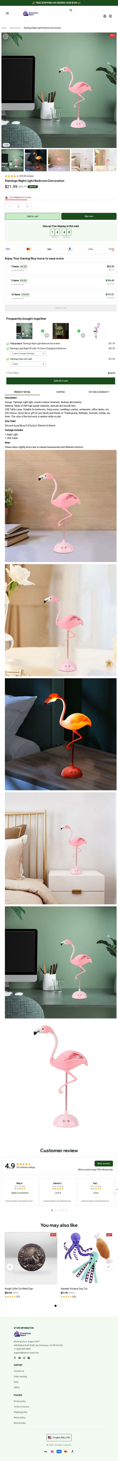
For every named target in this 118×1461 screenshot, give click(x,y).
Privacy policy (20, 1401)
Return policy (19, 1417)
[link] (10, 11)
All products (15, 28)
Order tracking (20, 1376)
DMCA (17, 1387)
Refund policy (20, 1423)
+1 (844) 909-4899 (22, 1349)
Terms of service (21, 1407)
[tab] (52, 1210)
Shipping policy (20, 1412)
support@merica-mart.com (26, 1353)
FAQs (16, 1382)
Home (4, 28)
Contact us (19, 1371)
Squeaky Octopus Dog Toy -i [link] (31, 9)
